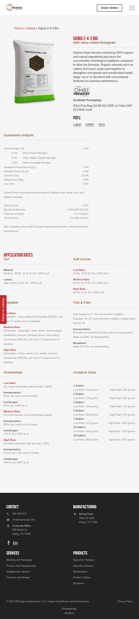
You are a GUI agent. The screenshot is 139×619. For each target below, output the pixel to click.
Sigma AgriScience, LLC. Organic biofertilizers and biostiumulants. (55, 601)
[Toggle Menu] (132, 7)
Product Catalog (81, 577)
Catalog (30, 28)
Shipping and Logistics (18, 571)
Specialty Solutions (83, 565)
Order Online (109, 7)
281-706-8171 (19, 513)
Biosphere (78, 583)
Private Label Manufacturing (21, 565)
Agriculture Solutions (84, 560)
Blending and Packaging (19, 560)
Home (18, 28)
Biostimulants (80, 571)
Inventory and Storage (18, 577)
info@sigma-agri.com (23, 519)
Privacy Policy (125, 601)
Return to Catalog (3, 309)
